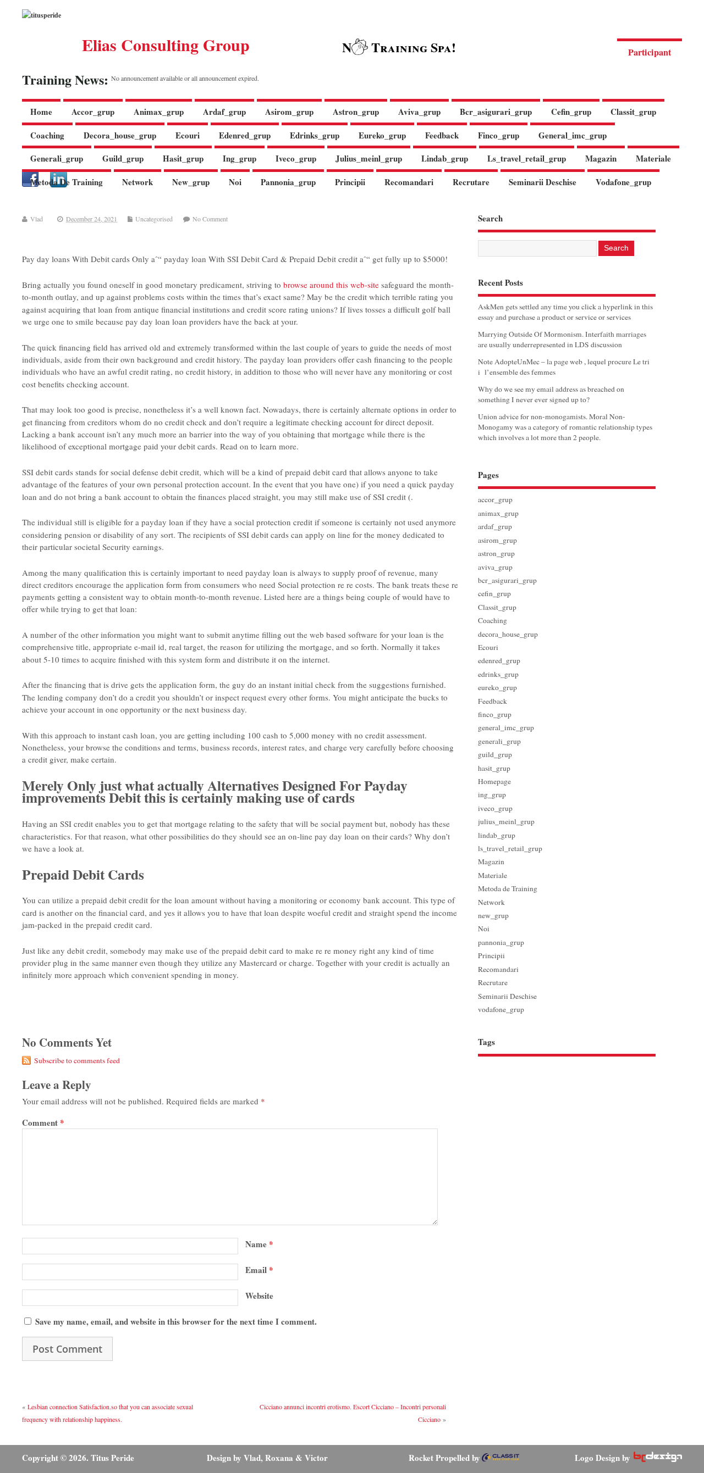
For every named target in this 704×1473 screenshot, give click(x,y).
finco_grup (498, 135)
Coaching (47, 135)
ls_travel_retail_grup (526, 158)
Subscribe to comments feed (77, 1060)
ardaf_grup (224, 111)
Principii (350, 182)
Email (259, 1270)
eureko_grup (382, 135)
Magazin (601, 158)
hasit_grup (183, 158)
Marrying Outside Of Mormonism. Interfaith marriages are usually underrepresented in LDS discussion (562, 339)
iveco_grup (296, 158)
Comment (43, 1122)
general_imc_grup (572, 135)
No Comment (210, 218)
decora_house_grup (120, 135)
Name (259, 1244)
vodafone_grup (623, 182)
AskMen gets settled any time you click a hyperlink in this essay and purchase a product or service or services (565, 312)
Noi (235, 182)
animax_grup (159, 111)
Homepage (494, 781)
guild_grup (123, 158)
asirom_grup (289, 111)
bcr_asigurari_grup (496, 111)
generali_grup (56, 158)
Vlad (36, 218)
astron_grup (356, 111)
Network (137, 182)
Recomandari (408, 182)
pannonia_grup (288, 182)
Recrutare (471, 182)
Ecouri (187, 135)
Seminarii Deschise (542, 182)
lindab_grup (444, 158)
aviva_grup (419, 111)
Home (41, 111)
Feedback (442, 135)
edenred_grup (245, 135)
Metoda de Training (66, 182)
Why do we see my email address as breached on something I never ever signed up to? (551, 394)
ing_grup (239, 158)
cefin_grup (571, 111)
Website (259, 1295)
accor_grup (93, 111)
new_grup (191, 182)
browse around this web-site (331, 284)
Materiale (653, 158)
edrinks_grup (314, 135)
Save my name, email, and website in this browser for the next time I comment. (176, 1321)
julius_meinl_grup (369, 158)
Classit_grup (633, 111)
